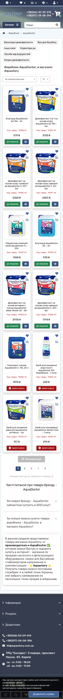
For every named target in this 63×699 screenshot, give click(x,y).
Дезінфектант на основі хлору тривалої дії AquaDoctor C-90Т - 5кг (16, 185)
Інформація (13, 602)
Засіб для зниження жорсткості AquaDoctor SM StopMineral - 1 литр (46, 369)
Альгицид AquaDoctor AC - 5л (46, 244)
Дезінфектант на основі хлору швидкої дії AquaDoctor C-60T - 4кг (46, 307)
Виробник (14, 33)
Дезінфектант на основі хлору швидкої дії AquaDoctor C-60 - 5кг (46, 185)
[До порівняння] (27, 95)
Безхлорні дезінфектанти (18, 42)
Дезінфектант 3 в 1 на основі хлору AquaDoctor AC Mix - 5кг (46, 122)
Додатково (12, 624)
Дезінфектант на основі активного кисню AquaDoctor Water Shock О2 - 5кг (16, 307)
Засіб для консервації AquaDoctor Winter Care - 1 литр (46, 430)
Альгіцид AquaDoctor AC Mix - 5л (17, 119)
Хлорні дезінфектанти (16, 60)
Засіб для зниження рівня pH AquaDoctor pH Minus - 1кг (16, 430)
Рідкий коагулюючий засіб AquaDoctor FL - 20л (16, 246)
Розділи (10, 613)
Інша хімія (9, 48)
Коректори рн (28, 48)
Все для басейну (47, 42)
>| (45, 468)
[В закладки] (27, 89)
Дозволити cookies (43, 694)
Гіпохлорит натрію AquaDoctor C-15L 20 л (17, 366)
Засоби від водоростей (17, 54)
